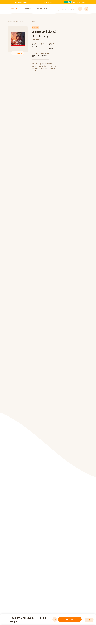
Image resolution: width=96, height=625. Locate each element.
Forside (10, 21)
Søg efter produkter (68, 9)
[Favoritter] (80, 9)
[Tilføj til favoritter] (54, 619)
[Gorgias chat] (89, 620)
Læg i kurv (68, 619)
